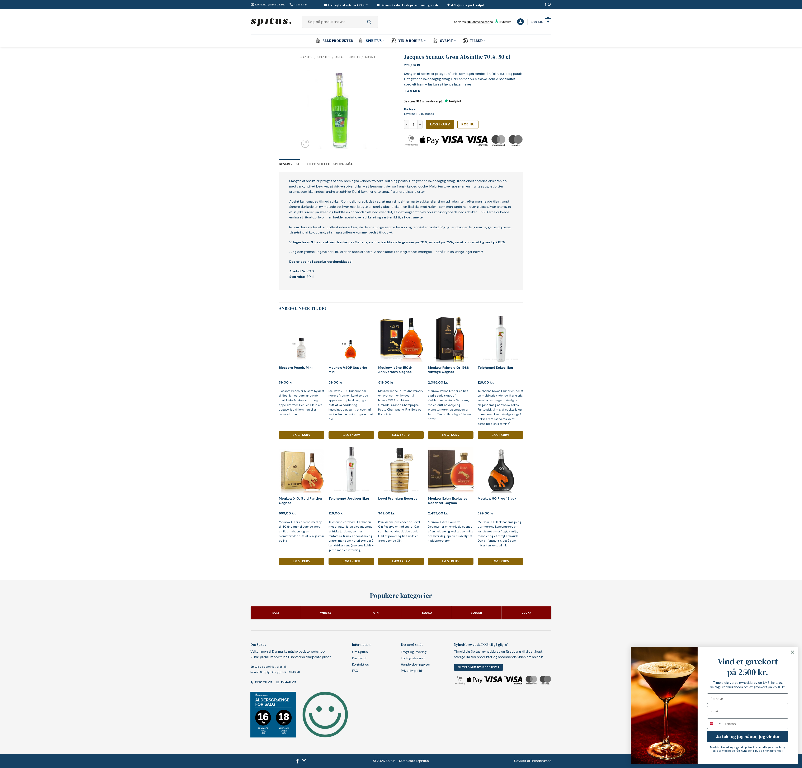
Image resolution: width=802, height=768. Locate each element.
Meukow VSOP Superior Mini (348, 370)
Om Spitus (360, 652)
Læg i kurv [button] (301, 435)
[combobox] (714, 724)
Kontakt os (360, 664)
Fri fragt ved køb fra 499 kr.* (348, 5)
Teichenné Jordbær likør (349, 498)
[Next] (374, 108)
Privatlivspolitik (412, 670)
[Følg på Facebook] (545, 4)
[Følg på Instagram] (549, 4)
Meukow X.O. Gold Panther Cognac (301, 500)
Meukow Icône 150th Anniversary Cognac (395, 370)
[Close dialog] (792, 652)
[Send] (373, 21)
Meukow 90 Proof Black (497, 498)
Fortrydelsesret (413, 658)
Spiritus (374, 40)
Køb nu (467, 124)
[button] (520, 21)
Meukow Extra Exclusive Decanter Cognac (447, 500)
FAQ (355, 670)
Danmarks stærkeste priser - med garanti (409, 5)
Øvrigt (446, 40)
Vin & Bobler (410, 40)
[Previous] (306, 108)
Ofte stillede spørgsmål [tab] (330, 164)
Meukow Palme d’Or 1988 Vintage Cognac (448, 370)
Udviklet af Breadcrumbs (532, 761)
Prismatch (359, 658)
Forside (306, 57)
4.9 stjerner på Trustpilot (469, 5)
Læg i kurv (440, 124)
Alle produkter (337, 40)
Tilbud (476, 40)
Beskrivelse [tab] (289, 164)
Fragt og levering (413, 652)
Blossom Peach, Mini (295, 368)
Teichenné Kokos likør (496, 368)
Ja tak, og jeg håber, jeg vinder (748, 737)
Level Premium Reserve (397, 498)
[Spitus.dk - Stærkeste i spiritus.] (271, 22)
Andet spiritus (347, 57)
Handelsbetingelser (415, 664)
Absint (370, 57)
